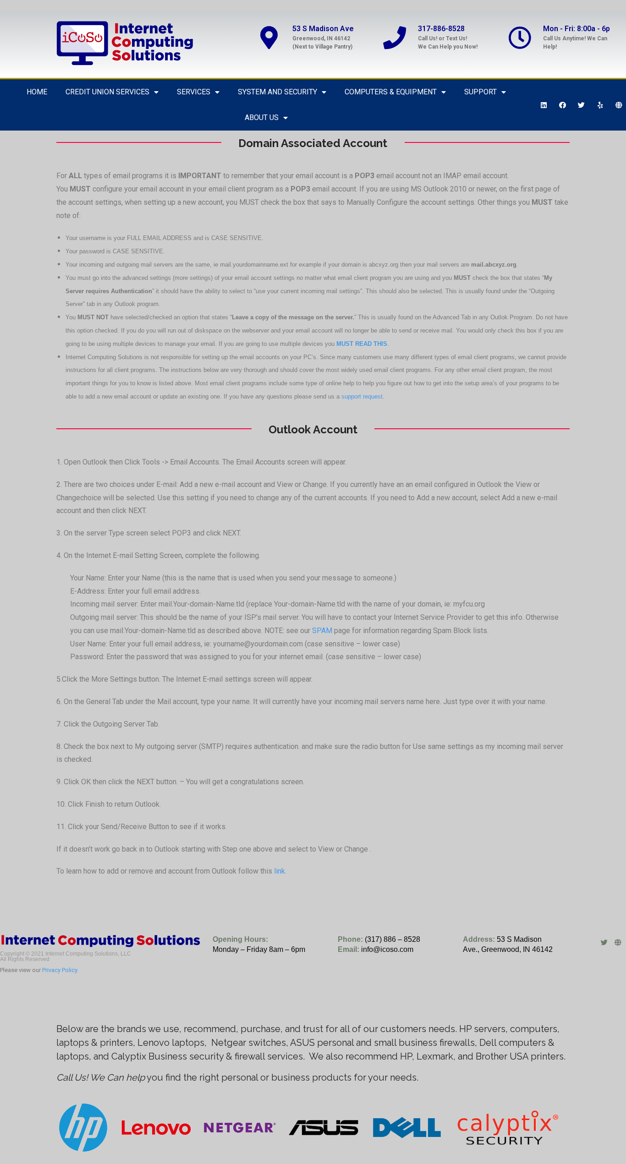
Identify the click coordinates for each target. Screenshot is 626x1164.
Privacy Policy (59, 970)
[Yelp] (600, 105)
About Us (262, 117)
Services (193, 91)
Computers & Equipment (391, 91)
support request (362, 396)
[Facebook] (563, 105)
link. (280, 871)
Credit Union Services (107, 91)
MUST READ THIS (361, 343)
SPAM (322, 630)
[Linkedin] (544, 105)
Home (37, 91)
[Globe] (619, 105)
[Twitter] (581, 105)
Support (480, 91)
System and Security (277, 91)
